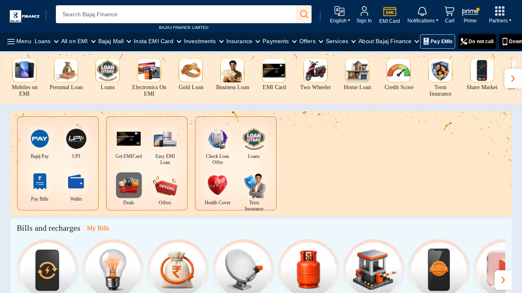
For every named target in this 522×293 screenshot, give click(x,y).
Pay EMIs (442, 41)
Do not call (481, 41)
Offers (308, 41)
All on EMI (75, 41)
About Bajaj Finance (385, 41)
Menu (23, 41)
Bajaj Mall (112, 41)
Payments (276, 41)
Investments (201, 41)
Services (338, 41)
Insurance (240, 41)
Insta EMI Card (154, 41)
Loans (44, 41)
